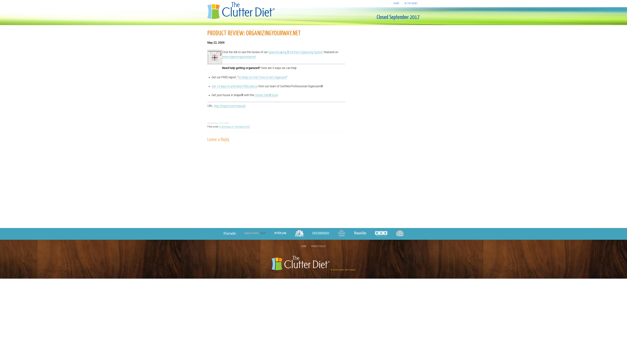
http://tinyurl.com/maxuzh (230, 106)
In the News (411, 3)
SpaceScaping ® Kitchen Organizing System (295, 52)
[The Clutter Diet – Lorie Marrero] (242, 11)
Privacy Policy (318, 246)
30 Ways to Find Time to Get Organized (262, 77)
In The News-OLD (241, 126)
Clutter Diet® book (266, 95)
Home (396, 3)
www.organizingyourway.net (239, 56)
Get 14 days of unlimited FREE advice (235, 86)
